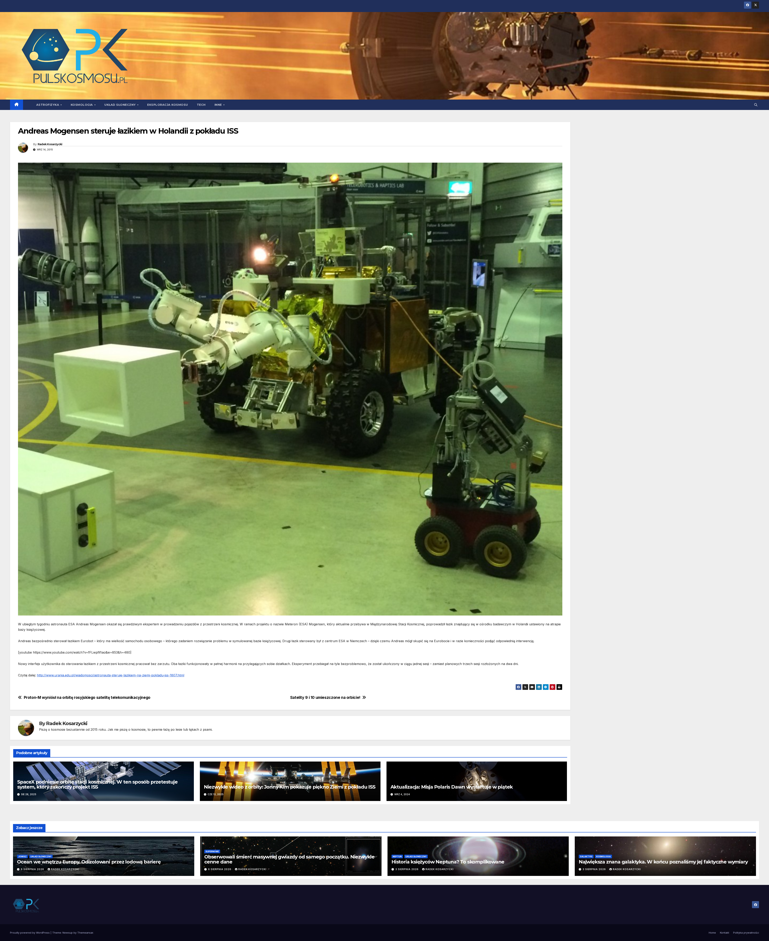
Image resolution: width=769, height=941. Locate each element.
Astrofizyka (48, 105)
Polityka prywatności (746, 932)
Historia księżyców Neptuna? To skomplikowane (448, 862)
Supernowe (212, 851)
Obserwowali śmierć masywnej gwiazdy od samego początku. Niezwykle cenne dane (289, 859)
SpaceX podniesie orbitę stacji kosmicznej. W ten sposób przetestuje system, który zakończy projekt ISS (97, 784)
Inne (218, 105)
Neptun (397, 856)
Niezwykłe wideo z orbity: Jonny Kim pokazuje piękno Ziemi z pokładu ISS (289, 787)
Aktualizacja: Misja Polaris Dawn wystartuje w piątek (452, 787)
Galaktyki (586, 856)
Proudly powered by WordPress (30, 932)
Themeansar (85, 932)
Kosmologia (82, 105)
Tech (201, 105)
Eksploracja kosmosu (167, 105)
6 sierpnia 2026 (33, 869)
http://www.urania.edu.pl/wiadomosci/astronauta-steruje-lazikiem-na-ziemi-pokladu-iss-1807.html (110, 675)
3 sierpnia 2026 (407, 869)
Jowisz (22, 856)
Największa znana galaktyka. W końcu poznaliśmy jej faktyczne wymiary (663, 862)
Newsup (67, 932)
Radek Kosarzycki (50, 144)
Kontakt (724, 932)
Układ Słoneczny (120, 105)
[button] (755, 105)
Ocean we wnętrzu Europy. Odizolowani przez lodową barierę (89, 862)
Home (712, 932)
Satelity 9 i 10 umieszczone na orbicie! (325, 697)
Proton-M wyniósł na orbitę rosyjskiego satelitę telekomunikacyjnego (87, 697)
